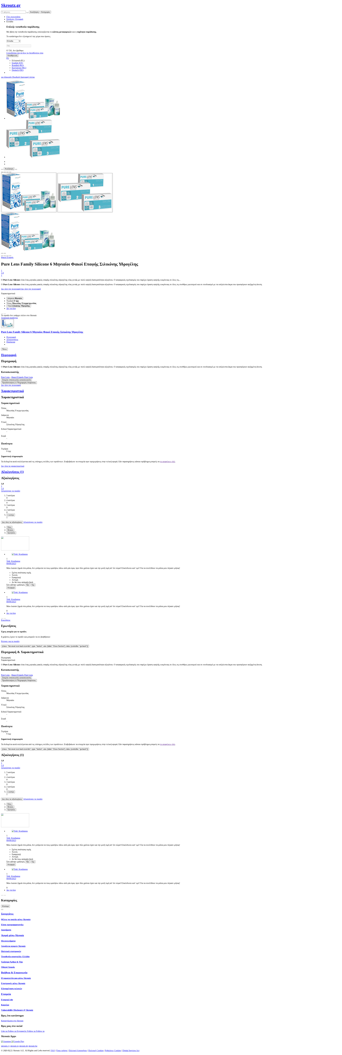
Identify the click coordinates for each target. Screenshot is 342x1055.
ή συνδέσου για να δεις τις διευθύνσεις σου (24, 53)
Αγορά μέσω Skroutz (12, 935)
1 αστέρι (10, 515)
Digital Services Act (131, 1050)
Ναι (27, 585)
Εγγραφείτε (22, 1031)
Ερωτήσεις (5, 620)
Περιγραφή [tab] (6, 658)
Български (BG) (19, 68)
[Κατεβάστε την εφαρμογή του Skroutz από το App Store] (6, 1041)
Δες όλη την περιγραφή (11, 289)
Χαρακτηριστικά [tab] (8, 660)
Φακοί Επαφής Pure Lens (22, 377)
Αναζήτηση (34, 12)
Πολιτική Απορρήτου (78, 1050)
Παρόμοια (10, 342)
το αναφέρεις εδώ (167, 461)
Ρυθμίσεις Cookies (113, 1050)
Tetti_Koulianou (13, 561)
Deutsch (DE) (18, 70)
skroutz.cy (5, 1046)
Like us (4, 1031)
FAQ (53, 1050)
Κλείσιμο (5, 906)
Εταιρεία (6, 994)
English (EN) (17, 63)
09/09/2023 (11, 563)
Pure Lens (5, 377)
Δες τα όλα (11, 308)
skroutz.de (23, 1046)
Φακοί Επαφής (7, 257)
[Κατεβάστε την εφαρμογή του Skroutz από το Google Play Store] (17, 1041)
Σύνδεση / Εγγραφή (14, 19)
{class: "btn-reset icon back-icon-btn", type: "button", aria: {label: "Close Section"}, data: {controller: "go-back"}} (45, 646)
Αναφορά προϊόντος (9, 318)
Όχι (33, 585)
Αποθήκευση (12, 56)
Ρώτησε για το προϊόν (10, 641)
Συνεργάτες (7, 913)
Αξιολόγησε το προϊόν (10, 491)
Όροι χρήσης (61, 1050)
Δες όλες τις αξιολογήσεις (12, 522)
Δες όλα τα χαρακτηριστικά (12, 466)
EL (7, 58)
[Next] (5, 313)
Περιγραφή (11, 337)
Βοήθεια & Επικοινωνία (14, 972)
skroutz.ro (14, 1046)
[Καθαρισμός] (27, 12)
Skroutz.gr (11, 5)
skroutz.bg (32, 1046)
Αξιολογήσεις (12, 339)
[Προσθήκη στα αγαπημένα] (2, 255)
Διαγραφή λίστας (27, 77)
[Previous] (2, 313)
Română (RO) (18, 65)
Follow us (12, 1031)
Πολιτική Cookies (96, 1050)
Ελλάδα (9, 21)
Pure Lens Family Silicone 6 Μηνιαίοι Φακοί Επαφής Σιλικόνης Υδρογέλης (42, 332)
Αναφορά (11, 588)
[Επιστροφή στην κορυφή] (2, 909)
